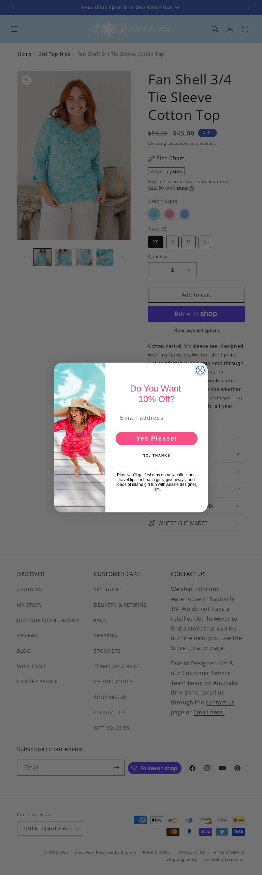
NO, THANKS (157, 455)
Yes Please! (156, 438)
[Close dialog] (200, 370)
